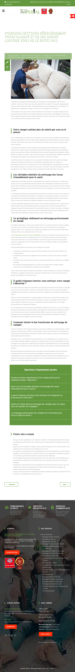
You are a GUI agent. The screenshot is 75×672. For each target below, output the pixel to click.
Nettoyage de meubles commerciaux (52, 579)
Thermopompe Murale (48, 591)
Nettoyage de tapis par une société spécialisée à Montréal (56, 571)
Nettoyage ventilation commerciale (52, 581)
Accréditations (12, 552)
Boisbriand (7, 613)
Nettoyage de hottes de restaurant (39, 516)
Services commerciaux (47, 574)
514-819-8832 (56, 624)
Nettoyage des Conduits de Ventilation (53, 551)
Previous (12, 484)
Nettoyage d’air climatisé (49, 562)
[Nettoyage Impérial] (37, 10)
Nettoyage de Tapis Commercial (51, 577)
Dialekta (52, 668)
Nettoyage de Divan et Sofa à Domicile (53, 544)
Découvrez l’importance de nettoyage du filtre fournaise (55, 559)
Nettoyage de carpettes (49, 539)
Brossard (29, 622)
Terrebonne (17, 611)
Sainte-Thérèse (23, 613)
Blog (40, 642)
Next (64, 484)
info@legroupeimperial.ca (51, 629)
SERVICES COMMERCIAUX (63, 507)
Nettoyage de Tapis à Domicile (50, 537)
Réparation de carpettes (49, 541)
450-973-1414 (54, 627)
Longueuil (7, 622)
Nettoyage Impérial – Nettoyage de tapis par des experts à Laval (56, 566)
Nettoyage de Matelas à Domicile (51, 546)
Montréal (7, 611)
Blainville (24, 611)
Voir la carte (45, 634)
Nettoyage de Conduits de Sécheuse (52, 553)
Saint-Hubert (14, 622)
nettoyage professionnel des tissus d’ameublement (27, 235)
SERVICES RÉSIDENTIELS (39, 507)
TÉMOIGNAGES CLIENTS (17, 507)
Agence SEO (46, 668)
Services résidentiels (46, 534)
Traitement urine (47, 548)
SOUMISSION (11, 626)
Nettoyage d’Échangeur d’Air (50, 555)
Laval (12, 611)
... (10, 615)
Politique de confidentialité (50, 642)
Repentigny (14, 613)
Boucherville (22, 622)
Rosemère (30, 611)
